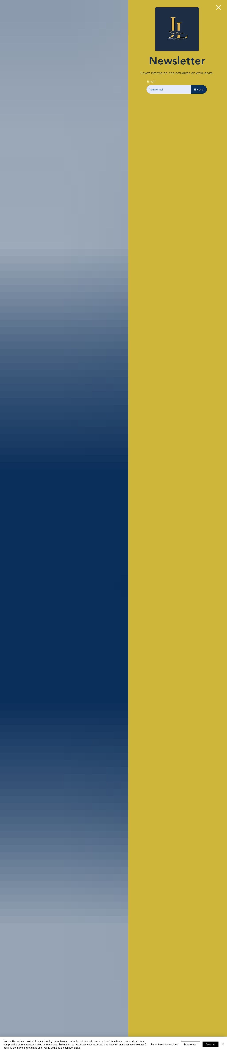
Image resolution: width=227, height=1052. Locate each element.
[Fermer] (223, 1044)
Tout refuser (190, 1044)
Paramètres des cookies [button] (164, 1044)
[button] (218, 7)
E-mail (150, 81)
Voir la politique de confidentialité (61, 1047)
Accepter (210, 1044)
